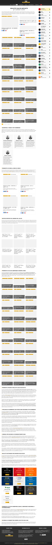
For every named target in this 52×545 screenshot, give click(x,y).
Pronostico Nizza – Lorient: (19, 351)
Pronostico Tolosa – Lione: (6, 351)
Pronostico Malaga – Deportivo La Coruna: (18, 45)
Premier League (28, 59)
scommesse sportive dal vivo (21, 509)
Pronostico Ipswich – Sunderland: (30, 372)
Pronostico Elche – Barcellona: (30, 88)
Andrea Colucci (30, 174)
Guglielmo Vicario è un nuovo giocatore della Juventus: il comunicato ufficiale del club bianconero (18, 251)
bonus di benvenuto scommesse (17, 427)
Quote (26, 4)
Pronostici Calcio (9, 16)
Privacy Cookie (29, 543)
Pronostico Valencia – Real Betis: (30, 286)
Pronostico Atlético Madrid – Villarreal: (6, 329)
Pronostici (14, 4)
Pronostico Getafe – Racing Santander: (6, 318)
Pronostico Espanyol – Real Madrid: (18, 340)
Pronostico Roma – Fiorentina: (6, 77)
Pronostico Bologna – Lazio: (6, 89)
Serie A (20, 113)
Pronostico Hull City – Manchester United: (18, 383)
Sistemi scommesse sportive (6, 530)
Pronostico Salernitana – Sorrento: (7, 55)
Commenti (36, 543)
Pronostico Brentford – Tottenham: (18, 362)
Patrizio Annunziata (14, 16)
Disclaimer (33, 543)
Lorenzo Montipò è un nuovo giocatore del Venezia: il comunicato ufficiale (18, 236)
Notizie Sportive (31, 4)
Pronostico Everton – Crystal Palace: (6, 383)
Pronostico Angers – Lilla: (7, 341)
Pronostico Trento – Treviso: (7, 110)
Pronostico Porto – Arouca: (18, 89)
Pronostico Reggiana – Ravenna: (7, 67)
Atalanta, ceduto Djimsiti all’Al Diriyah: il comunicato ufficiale (18, 266)
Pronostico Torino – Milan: (18, 121)
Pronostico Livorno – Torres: (18, 78)
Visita (7, 474)
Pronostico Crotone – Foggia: (18, 56)
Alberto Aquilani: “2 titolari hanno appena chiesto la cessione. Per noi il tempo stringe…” (31, 251)
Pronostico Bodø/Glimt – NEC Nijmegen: (10, 28)
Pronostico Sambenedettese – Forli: (7, 99)
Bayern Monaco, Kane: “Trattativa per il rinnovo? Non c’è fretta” (7, 235)
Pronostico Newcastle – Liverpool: (18, 318)
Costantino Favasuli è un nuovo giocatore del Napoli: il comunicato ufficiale (7, 250)
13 (8, 124)
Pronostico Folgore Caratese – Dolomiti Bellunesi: (18, 66)
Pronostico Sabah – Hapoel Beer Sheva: (6, 45)
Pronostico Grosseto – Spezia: (30, 100)
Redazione (36, 4)
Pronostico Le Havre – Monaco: (31, 319)
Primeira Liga (28, 37)
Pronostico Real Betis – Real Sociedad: (30, 383)
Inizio (11, 4)
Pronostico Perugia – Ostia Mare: (18, 99)
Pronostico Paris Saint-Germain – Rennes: (6, 121)
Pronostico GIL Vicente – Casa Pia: (31, 45)
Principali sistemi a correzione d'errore (7, 532)
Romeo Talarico (4, 233)
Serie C (8, 48)
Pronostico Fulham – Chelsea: (30, 67)
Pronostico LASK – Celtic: (28, 20)
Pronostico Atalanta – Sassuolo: (30, 121)
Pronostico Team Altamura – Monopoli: (30, 55)
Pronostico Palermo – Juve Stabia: (19, 110)
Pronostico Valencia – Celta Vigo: (6, 362)
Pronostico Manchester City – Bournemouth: (18, 329)
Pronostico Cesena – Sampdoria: (30, 110)
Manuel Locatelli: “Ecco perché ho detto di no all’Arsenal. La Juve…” (6, 266)
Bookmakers (21, 4)
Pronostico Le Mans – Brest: (30, 351)
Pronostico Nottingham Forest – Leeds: (19, 372)
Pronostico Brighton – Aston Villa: (30, 329)
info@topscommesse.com (18, 543)
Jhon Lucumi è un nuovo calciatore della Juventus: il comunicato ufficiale (31, 266)
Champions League (4, 16)
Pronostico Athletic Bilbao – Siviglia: (6, 372)
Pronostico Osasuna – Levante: (30, 78)
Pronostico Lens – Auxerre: (31, 362)
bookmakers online (5, 412)
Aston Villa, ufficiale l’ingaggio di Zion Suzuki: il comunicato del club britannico (31, 236)
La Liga (15, 37)
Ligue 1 (3, 113)
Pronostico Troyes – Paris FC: (31, 341)
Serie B (20, 102)
